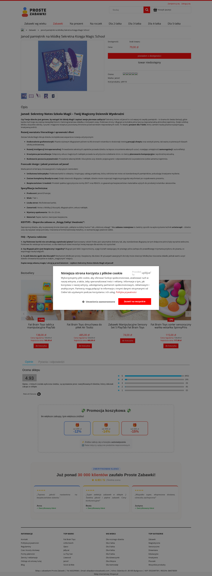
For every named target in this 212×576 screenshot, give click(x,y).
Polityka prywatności (126, 292)
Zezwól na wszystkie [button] (135, 301)
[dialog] (106, 288)
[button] (99, 301)
